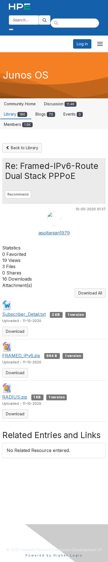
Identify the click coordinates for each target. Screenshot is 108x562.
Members (17, 124)
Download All (90, 293)
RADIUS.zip (14, 397)
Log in (82, 43)
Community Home (20, 103)
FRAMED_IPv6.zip (21, 355)
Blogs (44, 114)
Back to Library (24, 147)
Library (14, 114)
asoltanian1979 (54, 233)
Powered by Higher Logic (54, 555)
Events (72, 114)
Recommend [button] (18, 194)
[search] (44, 20)
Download (15, 331)
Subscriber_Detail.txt (24, 314)
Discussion (59, 103)
